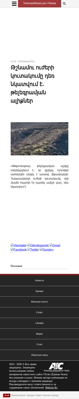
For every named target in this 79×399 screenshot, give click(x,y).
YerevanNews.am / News (39, 3)
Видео (39, 334)
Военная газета (39, 301)
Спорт (39, 312)
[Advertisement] (39, 34)
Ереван (39, 291)
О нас (39, 344)
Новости (39, 280)
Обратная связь (39, 355)
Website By (51, 387)
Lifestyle (39, 323)
